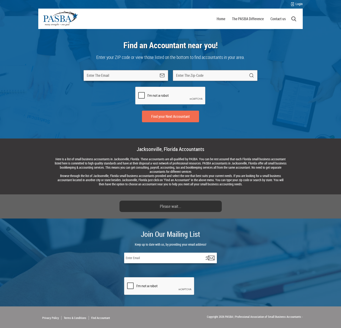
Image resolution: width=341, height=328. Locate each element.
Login (299, 4)
